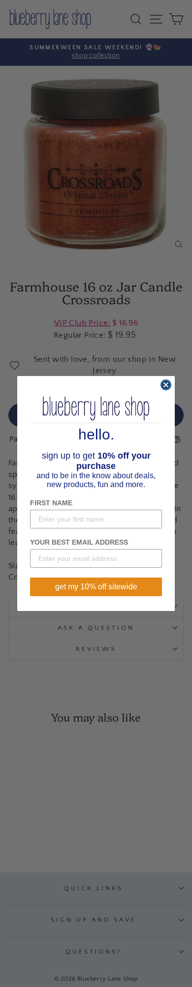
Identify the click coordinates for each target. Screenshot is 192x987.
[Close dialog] (166, 385)
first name (51, 503)
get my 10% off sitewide (96, 586)
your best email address (79, 542)
